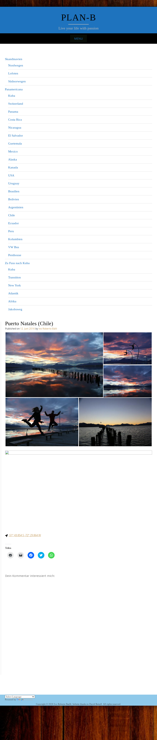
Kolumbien (15, 239)
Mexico (13, 151)
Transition (14, 277)
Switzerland (15, 103)
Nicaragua (14, 127)
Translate (28, 699)
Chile (11, 215)
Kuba (11, 95)
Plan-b (78, 17)
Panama (13, 111)
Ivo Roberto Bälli (48, 328)
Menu (78, 38)
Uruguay (13, 183)
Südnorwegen (17, 81)
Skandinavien (13, 59)
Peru (11, 231)
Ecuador (13, 223)
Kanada (13, 167)
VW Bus (13, 247)
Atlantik (13, 293)
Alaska (12, 159)
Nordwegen (15, 65)
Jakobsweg (15, 309)
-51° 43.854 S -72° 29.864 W (25, 535)
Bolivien (13, 199)
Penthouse (14, 255)
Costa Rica (15, 119)
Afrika (12, 301)
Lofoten (13, 73)
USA (11, 175)
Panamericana (14, 89)
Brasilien (13, 191)
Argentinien (15, 207)
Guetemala (15, 143)
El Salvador (15, 135)
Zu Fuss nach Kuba (17, 263)
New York (14, 285)
